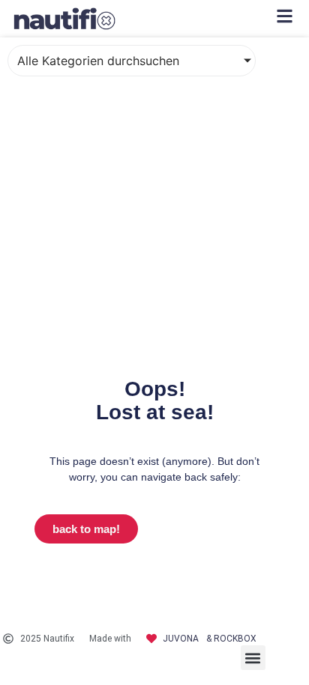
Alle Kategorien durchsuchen (98, 60)
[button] (253, 657)
